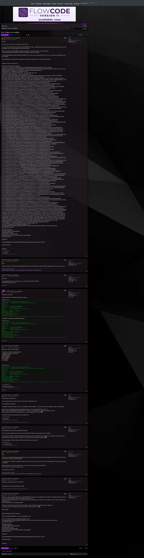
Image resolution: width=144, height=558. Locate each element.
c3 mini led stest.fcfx (7, 444)
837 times (75, 265)
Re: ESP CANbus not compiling (10, 260)
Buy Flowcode (84, 3)
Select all (7, 299)
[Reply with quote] (65, 38)
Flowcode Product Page (20, 473)
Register (95, 2)
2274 (72, 262)
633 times (75, 264)
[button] (87, 35)
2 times (75, 42)
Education (61, 4)
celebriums (6, 276)
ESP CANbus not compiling (10, 32)
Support (54, 3)
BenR (70, 259)
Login (90, 2)
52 (71, 276)
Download (77, 4)
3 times (75, 41)
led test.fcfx (5, 252)
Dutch (70, 37)
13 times (75, 280)
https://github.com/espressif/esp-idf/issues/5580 (12, 466)
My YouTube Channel (37, 473)
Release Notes (68, 4)
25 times (75, 279)
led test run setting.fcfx (7, 386)
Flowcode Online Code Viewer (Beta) (8, 473)
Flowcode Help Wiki (29, 473)
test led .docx (5, 418)
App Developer (47, 3)
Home (33, 4)
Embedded (38, 3)
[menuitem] (85, 26)
